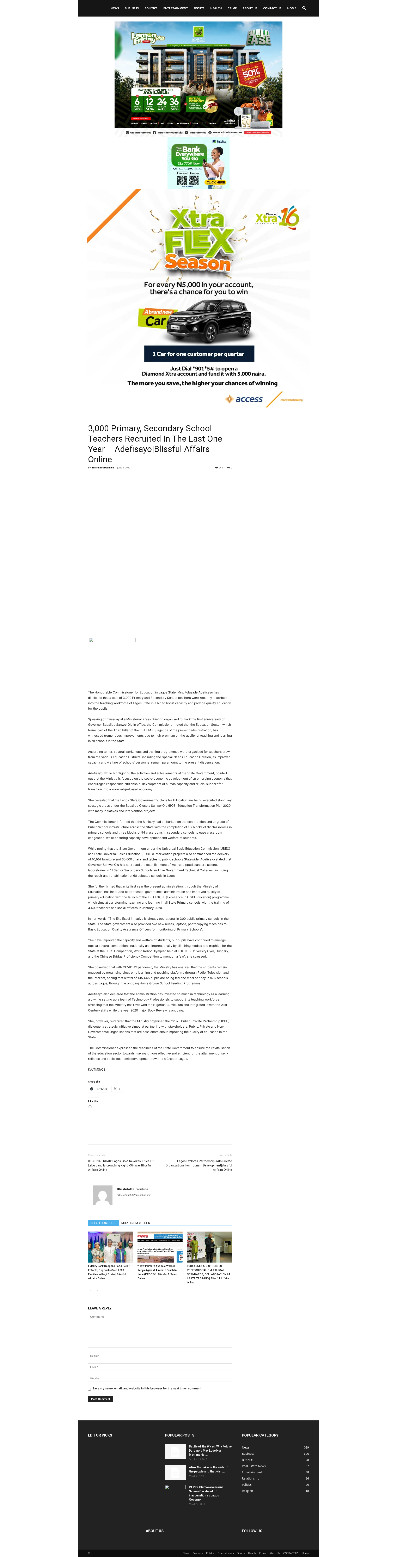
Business (132, 8)
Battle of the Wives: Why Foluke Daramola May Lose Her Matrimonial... (210, 1450)
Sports (199, 8)
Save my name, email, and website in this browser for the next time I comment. (147, 1388)
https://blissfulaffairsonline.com (134, 1195)
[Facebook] (92, 477)
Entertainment (175, 8)
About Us (250, 8)
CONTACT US (272, 8)
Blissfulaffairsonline (103, 467)
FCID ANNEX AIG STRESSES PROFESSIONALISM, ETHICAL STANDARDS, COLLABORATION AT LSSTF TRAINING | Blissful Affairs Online (208, 1274)
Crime (232, 8)
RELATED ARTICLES (103, 1223)
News (114, 8)
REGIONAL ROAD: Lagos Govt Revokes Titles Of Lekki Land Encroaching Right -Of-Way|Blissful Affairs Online (121, 1165)
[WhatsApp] (121, 477)
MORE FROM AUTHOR (135, 1223)
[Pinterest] (111, 477)
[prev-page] (90, 1290)
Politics (151, 8)
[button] (304, 9)
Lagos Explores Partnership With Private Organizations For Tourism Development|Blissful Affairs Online (199, 1165)
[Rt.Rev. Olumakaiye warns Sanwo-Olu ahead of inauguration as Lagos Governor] (175, 1492)
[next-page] (97, 1290)
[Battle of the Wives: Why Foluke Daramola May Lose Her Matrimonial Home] (175, 1451)
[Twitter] (102, 477)
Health (216, 8)
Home (291, 8)
